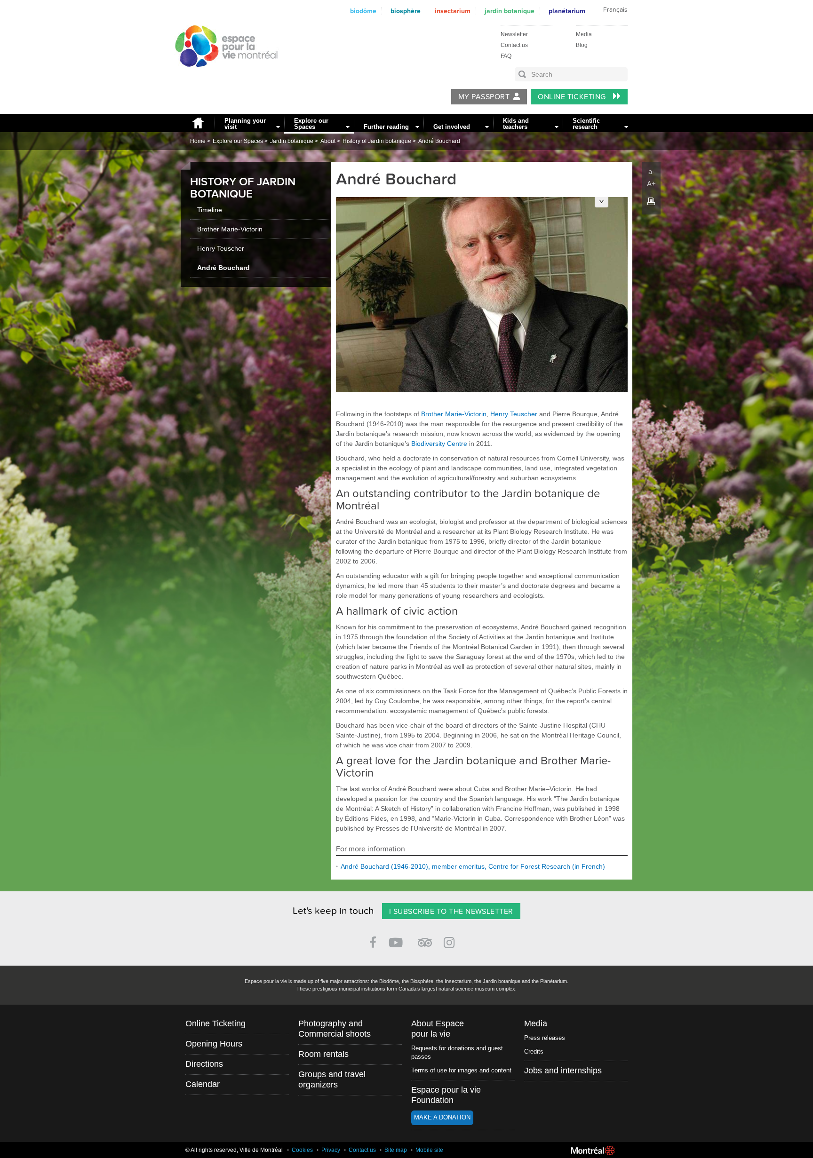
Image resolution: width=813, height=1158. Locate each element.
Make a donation (442, 1117)
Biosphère (406, 11)
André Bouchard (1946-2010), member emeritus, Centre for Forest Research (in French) (473, 866)
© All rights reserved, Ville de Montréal (234, 1150)
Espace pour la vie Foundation (446, 1095)
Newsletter (514, 34)
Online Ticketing (573, 97)
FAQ (506, 56)
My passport (484, 97)
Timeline (209, 210)
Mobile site (429, 1150)
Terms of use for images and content (461, 1070)
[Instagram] (451, 941)
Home (198, 123)
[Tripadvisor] (425, 938)
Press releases (544, 1037)
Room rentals (323, 1054)
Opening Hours (213, 1043)
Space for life (223, 76)
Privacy (330, 1150)
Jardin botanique (509, 11)
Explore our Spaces (311, 123)
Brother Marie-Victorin (230, 229)
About (327, 141)
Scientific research (586, 123)
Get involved (451, 126)
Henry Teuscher (220, 248)
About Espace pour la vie (437, 1029)
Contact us (514, 45)
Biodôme (363, 11)
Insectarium (452, 11)
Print (651, 201)
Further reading (386, 126)
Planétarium (567, 11)
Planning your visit (245, 123)
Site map (395, 1150)
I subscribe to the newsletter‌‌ (451, 911)
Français (615, 10)
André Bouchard (439, 141)
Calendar (202, 1084)
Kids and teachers (516, 123)
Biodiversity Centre (439, 443)
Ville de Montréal (592, 1150)
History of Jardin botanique (377, 141)
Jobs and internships (563, 1070)
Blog (582, 45)
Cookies (302, 1150)
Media (584, 34)
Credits (533, 1051)
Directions (204, 1064)
